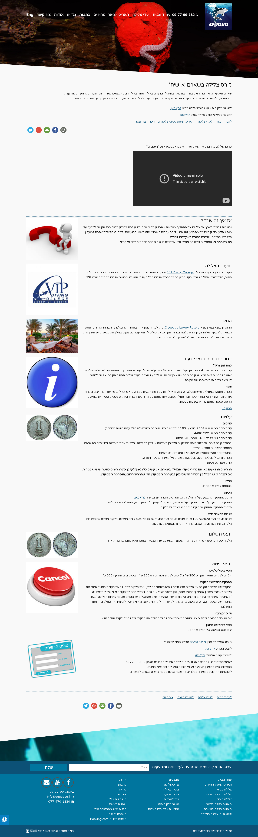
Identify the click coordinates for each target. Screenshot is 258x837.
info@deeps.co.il (59, 797)
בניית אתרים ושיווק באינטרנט (56, 831)
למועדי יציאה (185, 697)
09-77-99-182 (184, 15)
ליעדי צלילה (205, 121)
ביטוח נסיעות (198, 642)
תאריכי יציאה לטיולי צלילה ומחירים (172, 121)
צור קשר (140, 121)
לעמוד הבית (224, 121)
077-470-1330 (59, 801)
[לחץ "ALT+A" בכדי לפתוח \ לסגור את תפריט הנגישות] (4, 820)
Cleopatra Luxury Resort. (181, 327)
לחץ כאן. (175, 108)
